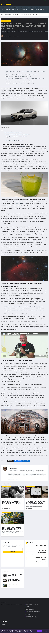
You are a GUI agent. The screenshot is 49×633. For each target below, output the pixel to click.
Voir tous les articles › (13, 479)
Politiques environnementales (9, 9)
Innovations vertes (37, 7)
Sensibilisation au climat (22, 9)
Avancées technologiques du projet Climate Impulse (16, 134)
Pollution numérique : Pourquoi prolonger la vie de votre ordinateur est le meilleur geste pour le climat (12, 502)
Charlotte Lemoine (6, 508)
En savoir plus (29, 631)
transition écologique (27, 452)
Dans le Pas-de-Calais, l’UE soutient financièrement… (13, 584)
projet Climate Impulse (21, 203)
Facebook (18, 460)
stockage (38, 164)
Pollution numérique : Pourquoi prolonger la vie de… (15, 575)
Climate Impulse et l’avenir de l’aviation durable (15, 136)
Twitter (11, 460)
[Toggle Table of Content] (2, 130)
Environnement (28, 7)
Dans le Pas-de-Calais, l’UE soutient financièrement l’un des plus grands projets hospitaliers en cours (12, 528)
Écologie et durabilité (40, 9)
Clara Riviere (12, 468)
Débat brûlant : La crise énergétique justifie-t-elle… (14, 580)
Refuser (45, 630)
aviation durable (21, 146)
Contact (4, 624)
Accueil (3, 7)
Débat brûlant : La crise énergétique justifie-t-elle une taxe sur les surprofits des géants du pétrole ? (36, 502)
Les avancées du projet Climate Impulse (13, 140)
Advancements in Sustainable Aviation (13, 132)
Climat (21, 7)
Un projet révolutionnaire (13, 137)
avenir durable (7, 407)
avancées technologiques (38, 250)
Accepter (39, 630)
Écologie (32, 9)
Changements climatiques (12, 7)
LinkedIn (27, 460)
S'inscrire (12, 551)
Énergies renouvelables (40, 564)
